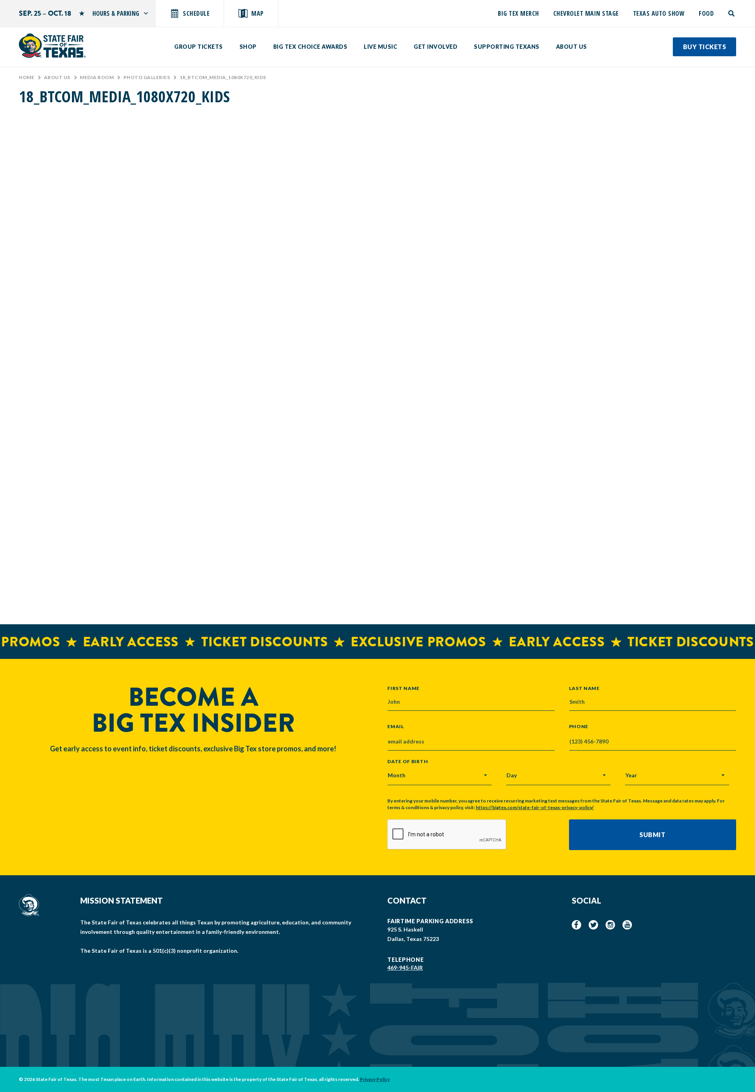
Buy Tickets (704, 46)
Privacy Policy (375, 1079)
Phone (579, 726)
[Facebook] (576, 925)
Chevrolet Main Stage (586, 13)
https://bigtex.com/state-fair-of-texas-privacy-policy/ (535, 807)
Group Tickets (198, 46)
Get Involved (435, 46)
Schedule (196, 13)
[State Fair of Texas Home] (52, 45)
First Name (403, 688)
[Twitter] (593, 925)
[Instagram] (610, 925)
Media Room (97, 77)
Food (706, 13)
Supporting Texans (507, 46)
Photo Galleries (146, 77)
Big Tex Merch (518, 13)
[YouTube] (627, 925)
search (732, 13)
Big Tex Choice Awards (310, 46)
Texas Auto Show (659, 13)
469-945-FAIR (405, 967)
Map (257, 13)
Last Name (584, 688)
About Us (571, 46)
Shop (248, 46)
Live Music (380, 46)
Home (26, 77)
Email (395, 726)
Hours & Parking (115, 13)
